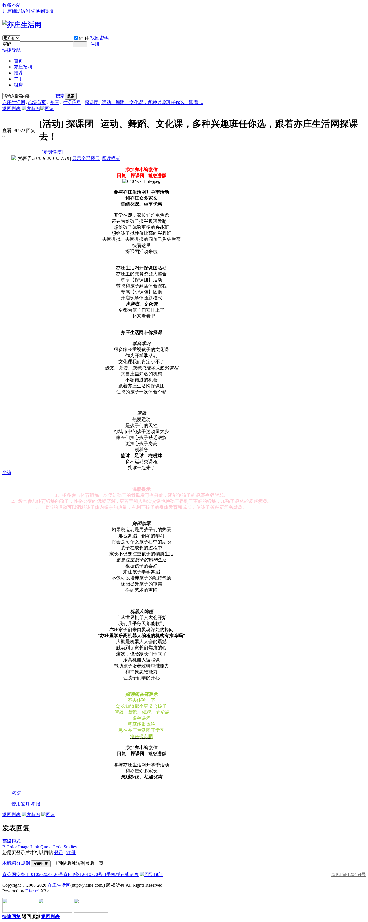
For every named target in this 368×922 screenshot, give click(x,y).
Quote (45, 846)
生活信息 (72, 102)
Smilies (70, 846)
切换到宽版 (42, 11)
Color (12, 846)
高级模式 (11, 841)
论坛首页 (37, 102)
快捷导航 (11, 50)
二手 (18, 78)
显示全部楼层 (86, 158)
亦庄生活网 (13, 102)
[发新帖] (31, 108)
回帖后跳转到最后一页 (80, 863)
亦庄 (54, 102)
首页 (18, 60)
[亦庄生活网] (21, 24)
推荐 (18, 72)
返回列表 (11, 108)
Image (23, 846)
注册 (94, 44)
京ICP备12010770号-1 (84, 874)
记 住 (84, 38)
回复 (16, 793)
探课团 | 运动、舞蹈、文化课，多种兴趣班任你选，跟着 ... (144, 102)
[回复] (47, 108)
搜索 (60, 95)
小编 (7, 472)
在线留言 (129, 874)
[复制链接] (52, 152)
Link (34, 846)
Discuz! (32, 890)
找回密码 (99, 37)
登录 (58, 852)
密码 (7, 44)
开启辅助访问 (16, 11)
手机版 (113, 874)
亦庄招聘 (23, 66)
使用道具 (21, 803)
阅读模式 (111, 158)
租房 (18, 84)
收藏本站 (11, 5)
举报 (35, 803)
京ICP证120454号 (348, 874)
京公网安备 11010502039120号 (32, 874)
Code (57, 846)
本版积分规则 (16, 863)
